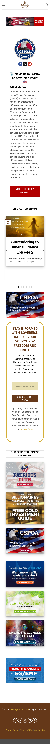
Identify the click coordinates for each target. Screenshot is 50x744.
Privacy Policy (26, 429)
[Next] (43, 250)
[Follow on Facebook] (20, 64)
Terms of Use (26, 730)
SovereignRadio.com (19, 709)
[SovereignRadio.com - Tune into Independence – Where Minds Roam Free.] (25, 4)
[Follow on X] (25, 64)
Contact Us (39, 730)
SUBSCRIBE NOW (25, 398)
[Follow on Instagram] (20, 720)
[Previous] (6, 250)
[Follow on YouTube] (30, 64)
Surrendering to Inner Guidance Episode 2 (25, 247)
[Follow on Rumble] (34, 720)
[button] (3, 4)
